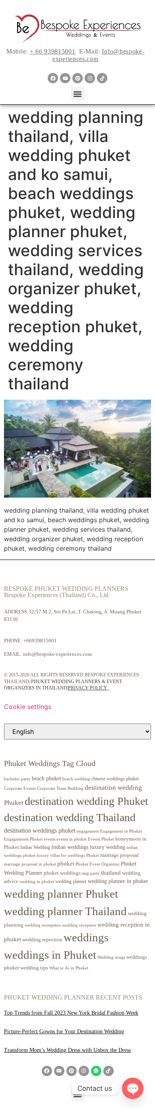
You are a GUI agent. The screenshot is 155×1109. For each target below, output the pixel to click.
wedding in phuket (36, 881)
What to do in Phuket (68, 968)
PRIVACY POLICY (87, 688)
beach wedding (76, 778)
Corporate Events (20, 788)
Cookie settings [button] (27, 707)
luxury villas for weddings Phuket (68, 855)
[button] (77, 93)
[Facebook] (53, 78)
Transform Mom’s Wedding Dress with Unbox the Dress (67, 1050)
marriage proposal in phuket (30, 864)
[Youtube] (65, 78)
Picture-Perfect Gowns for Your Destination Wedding (64, 1031)
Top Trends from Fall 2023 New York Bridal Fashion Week (71, 1013)
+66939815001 (40, 641)
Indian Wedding (35, 847)
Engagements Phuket (23, 839)
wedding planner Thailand (65, 911)
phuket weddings (62, 873)
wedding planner (71, 881)
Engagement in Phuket (121, 831)
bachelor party (17, 779)
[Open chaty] (132, 1088)
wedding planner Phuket (61, 893)
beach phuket (46, 778)
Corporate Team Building (60, 788)
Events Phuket (101, 839)
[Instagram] (90, 78)
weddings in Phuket (50, 954)
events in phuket (71, 839)
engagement (88, 831)
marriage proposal (119, 855)
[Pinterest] (77, 78)
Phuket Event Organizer (98, 864)
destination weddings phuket (40, 830)
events (49, 839)
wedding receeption (43, 925)
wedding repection (42, 939)
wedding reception (79, 925)
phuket (65, 863)
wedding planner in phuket (118, 881)
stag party (91, 873)
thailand (111, 873)
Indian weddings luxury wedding (88, 847)
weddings (86, 937)
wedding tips (34, 968)
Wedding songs (111, 957)
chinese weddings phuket (115, 778)
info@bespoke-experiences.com (57, 654)
